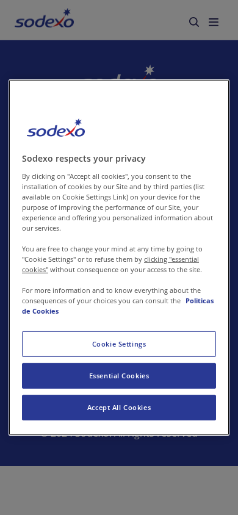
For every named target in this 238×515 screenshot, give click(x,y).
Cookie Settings (119, 343)
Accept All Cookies (119, 407)
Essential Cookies (119, 375)
